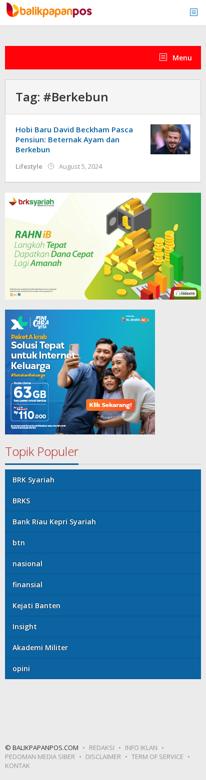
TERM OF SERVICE (158, 756)
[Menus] (197, 12)
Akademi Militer (40, 647)
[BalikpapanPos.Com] (50, 8)
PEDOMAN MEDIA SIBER (40, 756)
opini (21, 668)
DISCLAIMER (103, 756)
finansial (27, 584)
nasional (27, 563)
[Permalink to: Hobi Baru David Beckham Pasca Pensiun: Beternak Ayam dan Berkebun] (170, 138)
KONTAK (17, 765)
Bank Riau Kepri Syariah (54, 521)
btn (18, 542)
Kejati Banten (36, 605)
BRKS (21, 500)
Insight (24, 626)
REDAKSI (101, 747)
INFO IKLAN (141, 747)
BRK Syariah (33, 479)
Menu (181, 57)
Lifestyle (29, 166)
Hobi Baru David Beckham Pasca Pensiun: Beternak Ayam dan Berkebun (74, 139)
